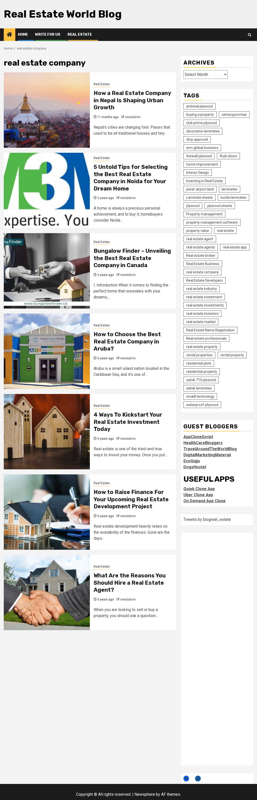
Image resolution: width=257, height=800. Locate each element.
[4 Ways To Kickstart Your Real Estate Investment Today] (47, 431)
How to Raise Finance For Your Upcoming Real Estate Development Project (131, 499)
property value (197, 231)
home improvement (202, 164)
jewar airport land (200, 189)
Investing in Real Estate (204, 181)
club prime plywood (201, 123)
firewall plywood (199, 156)
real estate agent (199, 239)
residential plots (198, 363)
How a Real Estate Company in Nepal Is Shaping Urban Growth (132, 100)
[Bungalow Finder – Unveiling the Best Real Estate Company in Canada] (47, 271)
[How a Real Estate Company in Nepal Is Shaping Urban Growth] (47, 110)
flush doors (228, 156)
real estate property (202, 347)
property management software (212, 222)
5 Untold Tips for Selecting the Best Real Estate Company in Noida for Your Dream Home (131, 178)
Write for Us (47, 34)
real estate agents (200, 247)
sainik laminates (199, 388)
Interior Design (197, 173)
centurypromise (234, 115)
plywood (193, 206)
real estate (225, 231)
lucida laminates (233, 197)
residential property (201, 372)
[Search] (249, 35)
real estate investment (204, 297)
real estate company (202, 272)
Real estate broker (200, 256)
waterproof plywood (202, 405)
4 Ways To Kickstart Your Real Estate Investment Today (128, 421)
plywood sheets (219, 206)
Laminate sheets (199, 197)
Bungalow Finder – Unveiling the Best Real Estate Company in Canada (132, 258)
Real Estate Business (202, 264)
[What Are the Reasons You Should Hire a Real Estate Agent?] (47, 592)
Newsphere (145, 794)
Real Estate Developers (204, 280)
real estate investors (202, 314)
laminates (229, 189)
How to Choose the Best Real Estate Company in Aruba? (127, 341)
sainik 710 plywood (201, 380)
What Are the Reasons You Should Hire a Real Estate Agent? (130, 582)
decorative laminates (203, 131)
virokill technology (200, 396)
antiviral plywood (199, 106)
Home (23, 34)
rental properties (199, 355)
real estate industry (201, 289)
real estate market (201, 322)
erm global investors (202, 148)
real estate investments (205, 305)
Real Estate (80, 34)
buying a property (200, 115)
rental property (232, 355)
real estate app (235, 247)
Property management (204, 214)
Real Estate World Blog (63, 14)
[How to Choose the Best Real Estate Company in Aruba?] (47, 351)
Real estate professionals (206, 338)
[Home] (9, 34)
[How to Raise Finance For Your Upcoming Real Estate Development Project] (47, 512)
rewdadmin (133, 117)
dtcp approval (197, 139)
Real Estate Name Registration (210, 330)
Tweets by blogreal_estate (207, 519)
